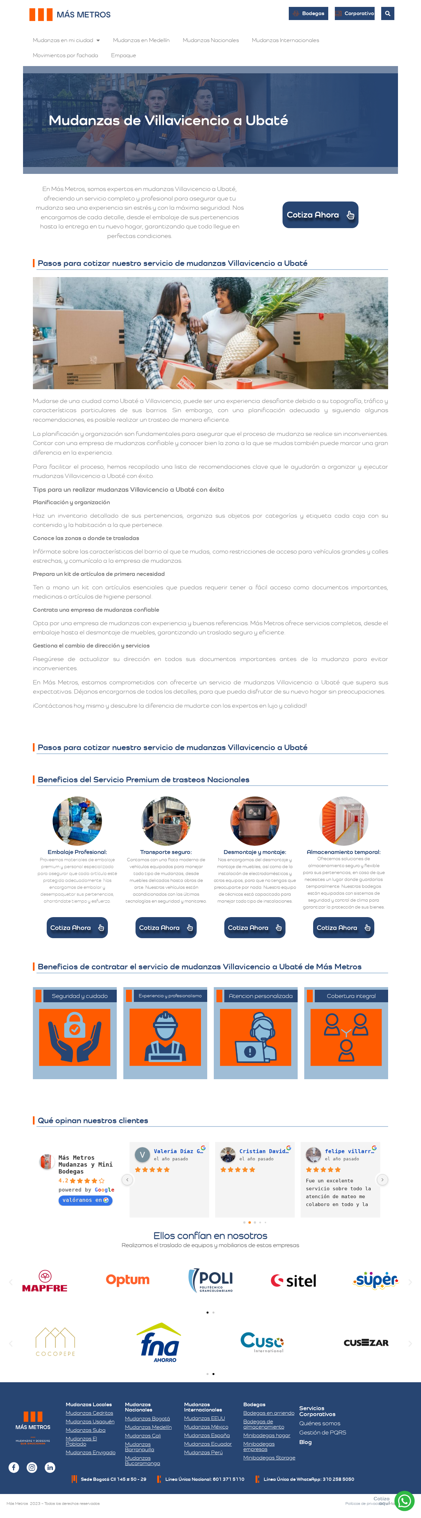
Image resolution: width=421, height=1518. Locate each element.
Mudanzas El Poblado (81, 1441)
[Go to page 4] (265, 1222)
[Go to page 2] (255, 1222)
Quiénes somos (319, 1423)
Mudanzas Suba (86, 1430)
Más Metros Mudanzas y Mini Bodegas (86, 1164)
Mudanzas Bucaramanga (142, 1460)
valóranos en (82, 1200)
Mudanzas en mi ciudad (63, 40)
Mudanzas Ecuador (208, 1444)
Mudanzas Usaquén (90, 1421)
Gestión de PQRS (322, 1432)
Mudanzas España (207, 1435)
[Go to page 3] (260, 1223)
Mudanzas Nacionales (211, 40)
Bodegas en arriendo (268, 1413)
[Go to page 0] (244, 1222)
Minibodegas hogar (266, 1435)
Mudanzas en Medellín (141, 40)
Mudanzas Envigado (90, 1452)
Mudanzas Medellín (148, 1427)
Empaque (123, 55)
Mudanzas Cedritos (89, 1413)
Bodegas (254, 1404)
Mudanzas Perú (203, 1452)
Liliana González (179, 1151)
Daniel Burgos (260, 1151)
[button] (11, 1282)
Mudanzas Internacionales (285, 40)
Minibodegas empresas (259, 1446)
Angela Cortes (346, 1151)
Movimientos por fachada (65, 55)
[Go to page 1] (250, 1223)
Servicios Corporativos (317, 1411)
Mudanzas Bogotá (147, 1418)
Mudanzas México (206, 1427)
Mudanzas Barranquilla (139, 1447)
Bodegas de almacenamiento (263, 1424)
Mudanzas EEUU (204, 1418)
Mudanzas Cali (143, 1436)
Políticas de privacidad (365, 1503)
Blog (305, 1441)
